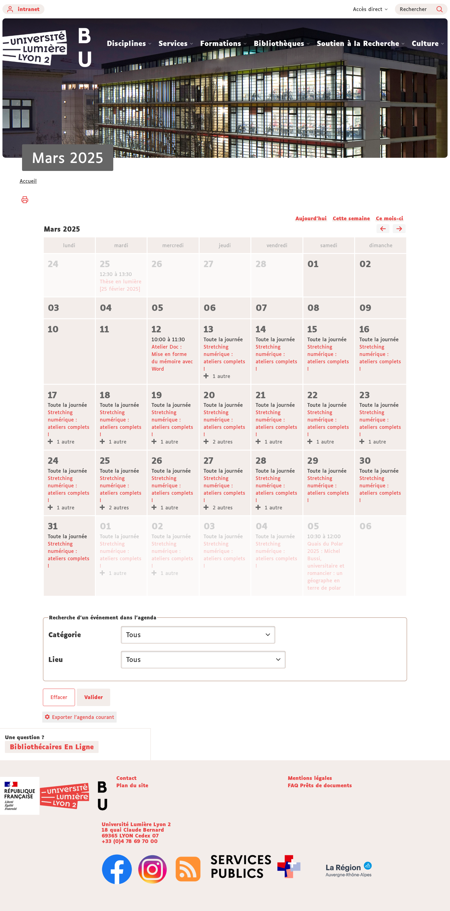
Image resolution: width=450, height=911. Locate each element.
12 (156, 329)
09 (365, 308)
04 (106, 308)
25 (105, 264)
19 (157, 395)
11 (104, 329)
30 (365, 461)
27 (208, 264)
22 (312, 395)
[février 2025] (383, 229)
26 (157, 264)
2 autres (222, 442)
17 (52, 395)
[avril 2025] (399, 229)
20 (209, 395)
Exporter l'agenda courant (83, 717)
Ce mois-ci (389, 218)
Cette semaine (351, 218)
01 (312, 264)
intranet (28, 9)
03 (53, 308)
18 (105, 395)
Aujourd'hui (311, 218)
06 (210, 308)
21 (260, 395)
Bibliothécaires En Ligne (52, 747)
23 (364, 395)
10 (53, 329)
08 (313, 308)
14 (261, 329)
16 (364, 329)
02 (365, 264)
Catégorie (64, 635)
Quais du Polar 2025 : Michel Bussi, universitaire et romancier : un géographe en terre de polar (325, 566)
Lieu (55, 659)
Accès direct (367, 9)
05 (157, 308)
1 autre (220, 376)
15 (312, 329)
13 (208, 329)
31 (53, 526)
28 (261, 264)
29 (312, 461)
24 (53, 264)
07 (261, 308)
